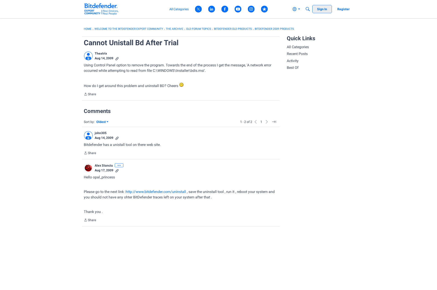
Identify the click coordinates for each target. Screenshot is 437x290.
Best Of (293, 67)
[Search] (308, 9)
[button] (88, 55)
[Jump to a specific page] (274, 121)
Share (90, 94)
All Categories (298, 47)
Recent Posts (297, 54)
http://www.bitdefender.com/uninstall (156, 192)
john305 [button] (101, 133)
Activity (293, 61)
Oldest (101, 122)
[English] (101, 9)
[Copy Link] (117, 58)
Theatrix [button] (101, 53)
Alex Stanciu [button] (104, 165)
